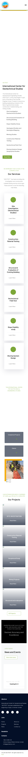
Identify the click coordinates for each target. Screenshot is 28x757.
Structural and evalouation (14, 600)
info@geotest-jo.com (9, 744)
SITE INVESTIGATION (14, 516)
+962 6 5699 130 (7, 740)
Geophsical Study (14, 558)
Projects (3, 724)
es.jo (2, 754)
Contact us (17, 726)
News (2, 726)
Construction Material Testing (14, 536)
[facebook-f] (2, 712)
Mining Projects (14, 579)
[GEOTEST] (5, 5)
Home (3, 721)
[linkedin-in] (12, 712)
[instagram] (17, 712)
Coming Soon (14, 684)
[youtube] (7, 712)
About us (16, 721)
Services (16, 724)
